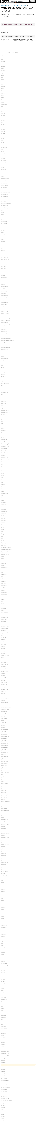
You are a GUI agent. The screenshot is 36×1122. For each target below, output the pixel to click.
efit (2, 385)
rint (2, 903)
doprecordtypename (6, 333)
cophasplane (4, 190)
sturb (2, 988)
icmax (2, 473)
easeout (3, 374)
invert (2, 500)
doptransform (4, 358)
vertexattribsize (5, 1051)
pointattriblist (4, 783)
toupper (3, 1013)
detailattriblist (4, 255)
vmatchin (3, 1076)
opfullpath (3, 653)
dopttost (3, 360)
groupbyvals (4, 441)
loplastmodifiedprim (6, 547)
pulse (2, 867)
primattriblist (4, 819)
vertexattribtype (5, 1053)
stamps (3, 961)
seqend (3, 932)
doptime (3, 356)
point (2, 781)
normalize (3, 608)
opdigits (3, 646)
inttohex (3, 498)
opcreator (3, 644)
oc (1, 635)
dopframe (3, 293)
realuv (2, 887)
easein (2, 370)
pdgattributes (4, 750)
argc (2, 75)
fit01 (2, 421)
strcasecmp (4, 963)
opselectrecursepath (6, 707)
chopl (2, 142)
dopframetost (4, 295)
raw (2, 885)
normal (3, 606)
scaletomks (4, 925)
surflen (3, 993)
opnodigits (4, 682)
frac (2, 432)
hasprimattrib (4, 457)
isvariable (3, 520)
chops (2, 151)
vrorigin (3, 1107)
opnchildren (4, 678)
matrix (3, 565)
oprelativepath (5, 698)
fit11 (2, 426)
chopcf (3, 129)
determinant (4, 271)
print (2, 851)
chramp (3, 158)
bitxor (2, 102)
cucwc (2, 219)
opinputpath (4, 662)
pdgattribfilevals (5, 736)
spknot (3, 952)
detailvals (3, 268)
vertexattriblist (4, 1049)
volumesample (5, 1098)
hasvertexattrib (5, 459)
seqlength (3, 934)
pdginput (3, 754)
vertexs (3, 1060)
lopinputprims (4, 545)
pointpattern (4, 804)
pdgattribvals (4, 752)
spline (2, 954)
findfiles (3, 417)
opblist (3, 642)
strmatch (3, 979)
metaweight (4, 574)
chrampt (3, 163)
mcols (2, 572)
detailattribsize (5, 257)
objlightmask (4, 628)
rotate (2, 905)
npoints (3, 610)
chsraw (3, 172)
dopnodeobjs (4, 309)
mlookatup (4, 583)
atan (2, 79)
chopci (3, 131)
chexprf (3, 118)
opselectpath (4, 702)
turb (2, 1024)
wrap (2, 1118)
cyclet (2, 239)
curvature (3, 228)
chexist (3, 113)
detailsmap (4, 264)
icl (1, 471)
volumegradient (5, 1082)
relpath (3, 889)
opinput (3, 660)
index (2, 491)
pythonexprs (4, 871)
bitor (2, 95)
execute (3, 399)
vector (2, 1040)
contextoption (4, 183)
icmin (2, 475)
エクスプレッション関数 (18, 5)
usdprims (3, 1033)
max (2, 570)
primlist (3, 835)
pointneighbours (5, 801)
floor (2, 428)
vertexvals (3, 1067)
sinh (2, 945)
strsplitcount (4, 986)
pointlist (3, 799)
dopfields (3, 289)
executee (3, 403)
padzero (3, 725)
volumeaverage (5, 1080)
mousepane (4, 592)
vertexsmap (4, 1062)
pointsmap (4, 808)
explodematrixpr (5, 412)
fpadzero (3, 430)
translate (3, 1015)
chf (2, 122)
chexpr (3, 115)
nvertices (3, 621)
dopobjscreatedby (5, 327)
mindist (3, 579)
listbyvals (3, 534)
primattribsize (4, 822)
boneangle (4, 104)
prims (2, 840)
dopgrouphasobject (6, 298)
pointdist (3, 792)
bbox (2, 88)
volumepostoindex (5, 1094)
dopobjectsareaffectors (7, 325)
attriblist (3, 86)
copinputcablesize (5, 192)
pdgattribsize (4, 743)
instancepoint (4, 493)
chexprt (3, 120)
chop (2, 127)
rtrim (2, 912)
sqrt (2, 956)
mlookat (3, 581)
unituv (2, 1031)
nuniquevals (4, 619)
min (2, 576)
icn (2, 477)
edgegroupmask (5, 383)
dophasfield (4, 304)
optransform (4, 714)
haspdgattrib (4, 448)
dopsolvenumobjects (6, 342)
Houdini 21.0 (5, 5)
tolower (3, 1011)
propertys (3, 858)
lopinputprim (4, 543)
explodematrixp (5, 410)
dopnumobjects (5, 313)
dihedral (3, 273)
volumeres (3, 1096)
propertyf (3, 855)
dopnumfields (4, 311)
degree (3, 250)
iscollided (3, 509)
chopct (3, 133)
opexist (3, 648)
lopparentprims (5, 552)
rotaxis (3, 907)
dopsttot (3, 351)
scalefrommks (4, 923)
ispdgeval (3, 513)
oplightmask (4, 671)
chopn (2, 145)
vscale (2, 1109)
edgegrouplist (4, 381)
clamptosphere (5, 178)
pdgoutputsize (4, 768)
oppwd (3, 693)
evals (2, 397)
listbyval (3, 531)
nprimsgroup (4, 617)
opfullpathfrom (5, 655)
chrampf (3, 160)
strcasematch (4, 965)
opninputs (3, 680)
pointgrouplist (4, 795)
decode (3, 241)
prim (2, 817)
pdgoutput (4, 765)
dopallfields (4, 277)
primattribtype (5, 824)
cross (2, 214)
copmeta (3, 199)
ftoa (2, 435)
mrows (3, 597)
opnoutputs (4, 684)
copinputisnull (4, 194)
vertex (2, 1046)
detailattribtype (5, 259)
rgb (2, 898)
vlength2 (3, 1071)
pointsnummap (5, 810)
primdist (3, 826)
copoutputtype (5, 208)
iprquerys (3, 504)
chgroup (3, 124)
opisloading (4, 666)
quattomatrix (4, 875)
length (2, 527)
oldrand (3, 639)
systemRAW (4, 999)
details (3, 262)
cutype (3, 230)
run (2, 914)
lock (2, 536)
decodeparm (4, 246)
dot (2, 365)
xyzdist (3, 1121)
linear (2, 529)
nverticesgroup (5, 624)
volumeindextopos (5, 1087)
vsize (2, 1114)
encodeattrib (4, 390)
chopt (2, 156)
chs (2, 165)
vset (2, 1112)
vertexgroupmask (5, 1058)
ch (1, 111)
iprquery (3, 502)
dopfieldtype (4, 291)
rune (2, 918)
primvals (3, 849)
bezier (2, 91)
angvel (3, 66)
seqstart (3, 936)
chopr (2, 149)
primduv (3, 828)
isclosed (3, 507)
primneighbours (5, 837)
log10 (2, 540)
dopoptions (4, 331)
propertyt (3, 864)
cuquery (3, 226)
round (2, 909)
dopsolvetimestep (5, 347)
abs (2, 59)
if (1, 486)
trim (2, 1019)
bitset (2, 97)
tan (2, 1002)
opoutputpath (4, 689)
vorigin (3, 1103)
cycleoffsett (4, 237)
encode (3, 388)
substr (2, 990)
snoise (2, 950)
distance (3, 275)
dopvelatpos (4, 363)
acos (2, 64)
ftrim (2, 437)
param (3, 727)
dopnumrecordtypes (6, 318)
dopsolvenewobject (6, 338)
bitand (3, 93)
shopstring (4, 939)
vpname (3, 1105)
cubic (2, 217)
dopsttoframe (4, 349)
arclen (2, 68)
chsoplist (3, 169)
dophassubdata (5, 307)
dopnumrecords (5, 316)
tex (2, 1006)
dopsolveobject (5, 345)
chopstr (3, 154)
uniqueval (3, 1026)
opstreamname (5, 709)
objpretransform (5, 633)
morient (3, 590)
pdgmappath (4, 763)
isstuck (3, 518)
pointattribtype (5, 788)
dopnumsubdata (5, 320)
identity (3, 484)
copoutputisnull (5, 205)
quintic (3, 878)
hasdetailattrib (5, 446)
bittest (2, 100)
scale (2, 921)
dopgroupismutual (6, 300)
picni (2, 777)
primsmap (3, 842)
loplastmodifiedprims (6, 549)
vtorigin (3, 1116)
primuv (3, 846)
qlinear (3, 873)
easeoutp (3, 376)
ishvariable (4, 511)
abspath (3, 61)
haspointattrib (4, 453)
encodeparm (4, 392)
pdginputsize (4, 756)
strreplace (3, 981)
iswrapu (3, 522)
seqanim (3, 930)
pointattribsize (4, 786)
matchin (3, 561)
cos (2, 210)
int (2, 495)
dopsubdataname (5, 354)
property (3, 853)
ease (2, 367)
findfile (3, 414)
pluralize (3, 779)
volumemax (4, 1089)
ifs (1, 489)
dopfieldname (4, 286)
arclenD (3, 70)
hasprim (3, 455)
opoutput (3, 687)
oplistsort (3, 673)
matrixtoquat (4, 567)
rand (2, 882)
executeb (3, 401)
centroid (3, 109)
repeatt (3, 894)
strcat (2, 968)
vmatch (3, 1073)
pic (2, 774)
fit (1, 419)
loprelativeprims (5, 554)
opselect (3, 700)
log (2, 538)
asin (2, 77)
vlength (3, 1069)
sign (2, 941)
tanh (2, 1004)
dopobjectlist (4, 322)
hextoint (3, 462)
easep (2, 379)
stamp (2, 959)
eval (2, 394)
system (3, 995)
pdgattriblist (4, 738)
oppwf (2, 696)
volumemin (4, 1091)
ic (1, 466)
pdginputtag (4, 759)
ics (2, 482)
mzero (3, 599)
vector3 (3, 1042)
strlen (2, 977)
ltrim (2, 556)
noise (2, 603)
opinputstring (4, 664)
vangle (3, 1037)
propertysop (4, 860)
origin (2, 720)
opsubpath (4, 711)
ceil (2, 106)
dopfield (3, 284)
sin (2, 943)
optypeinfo (4, 718)
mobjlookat (4, 585)
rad (2, 880)
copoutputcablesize (6, 203)
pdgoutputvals (4, 772)
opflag (3, 651)
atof (2, 84)
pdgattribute (4, 747)
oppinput (3, 691)
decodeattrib (4, 244)
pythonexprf (4, 869)
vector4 (3, 1044)
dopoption (3, 329)
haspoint (3, 450)
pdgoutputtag (4, 770)
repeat (3, 891)
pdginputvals (4, 761)
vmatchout (4, 1078)
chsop (2, 167)
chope (2, 136)
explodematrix (4, 408)
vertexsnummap (5, 1064)
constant (3, 181)
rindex (2, 900)
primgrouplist (4, 831)
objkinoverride (4, 626)
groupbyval (4, 439)
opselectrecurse (5, 705)
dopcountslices (5, 282)
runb (2, 916)
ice (2, 468)
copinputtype (4, 196)
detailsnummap (5, 266)
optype (3, 716)
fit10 (2, 423)
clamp (2, 176)
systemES (3, 997)
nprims (3, 615)
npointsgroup (4, 612)
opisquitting (4, 669)
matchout (3, 563)
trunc (2, 1022)
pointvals (3, 813)
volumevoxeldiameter (6, 1100)
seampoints (4, 927)
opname (3, 675)
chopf (2, 138)
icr (2, 480)
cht (2, 174)
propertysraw (4, 862)
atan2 (2, 82)
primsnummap (5, 844)
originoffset (4, 723)
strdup (3, 972)
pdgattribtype (4, 745)
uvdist (2, 1035)
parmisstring (4, 729)
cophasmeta (4, 187)
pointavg (3, 790)
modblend (3, 588)
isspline (3, 516)
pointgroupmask (5, 797)
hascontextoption (5, 444)
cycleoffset (3, 235)
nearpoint (3, 601)
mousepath (4, 594)
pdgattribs (3, 741)
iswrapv (3, 525)
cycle (2, 232)
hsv (2, 464)
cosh (2, 212)
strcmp (3, 970)
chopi (2, 140)
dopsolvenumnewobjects (7, 340)
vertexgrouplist (5, 1055)
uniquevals (4, 1028)
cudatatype (4, 221)
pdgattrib (3, 732)
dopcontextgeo (5, 280)
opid (2, 657)
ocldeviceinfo (4, 637)
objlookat (3, 630)
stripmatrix (4, 974)
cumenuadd (4, 223)
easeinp (3, 372)
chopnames (4, 147)
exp (2, 405)
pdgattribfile (4, 734)
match (3, 558)
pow (2, 815)
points (2, 806)
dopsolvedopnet (5, 336)
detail (2, 253)
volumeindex (4, 1085)
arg (2, 73)
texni (2, 1008)
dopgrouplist (4, 302)
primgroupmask (5, 833)
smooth (3, 947)
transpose (3, 1017)
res (2, 896)
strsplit (3, 983)
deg (2, 248)
